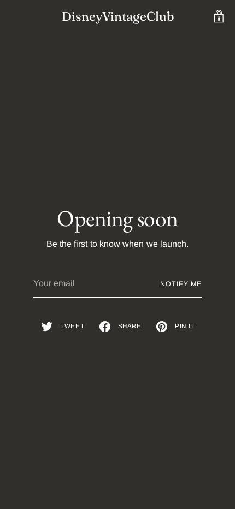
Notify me (180, 284)
